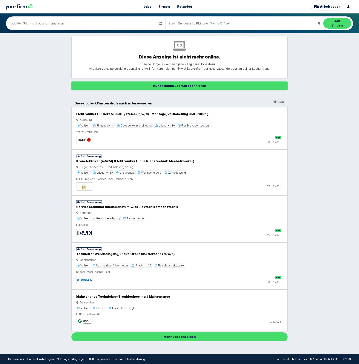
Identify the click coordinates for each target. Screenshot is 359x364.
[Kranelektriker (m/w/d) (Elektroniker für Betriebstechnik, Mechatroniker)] (179, 172)
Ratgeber (184, 6)
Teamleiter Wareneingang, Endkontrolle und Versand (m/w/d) (125, 254)
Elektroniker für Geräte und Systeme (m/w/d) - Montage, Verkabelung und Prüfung (142, 114)
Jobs (147, 6)
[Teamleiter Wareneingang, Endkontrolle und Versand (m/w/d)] (179, 266)
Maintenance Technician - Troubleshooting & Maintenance (123, 296)
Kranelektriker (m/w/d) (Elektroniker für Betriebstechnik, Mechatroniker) (135, 161)
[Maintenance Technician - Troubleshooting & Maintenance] (179, 310)
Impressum (103, 359)
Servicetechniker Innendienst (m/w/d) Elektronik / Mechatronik (127, 207)
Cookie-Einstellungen (40, 359)
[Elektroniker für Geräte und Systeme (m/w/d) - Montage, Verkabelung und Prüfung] (179, 128)
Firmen (164, 6)
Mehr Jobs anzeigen (179, 337)
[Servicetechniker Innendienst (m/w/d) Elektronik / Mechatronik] (179, 219)
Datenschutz (16, 359)
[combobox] (84, 23)
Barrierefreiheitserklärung (129, 359)
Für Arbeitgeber (327, 6)
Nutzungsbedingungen (71, 359)
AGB (91, 359)
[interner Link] (19, 7)
